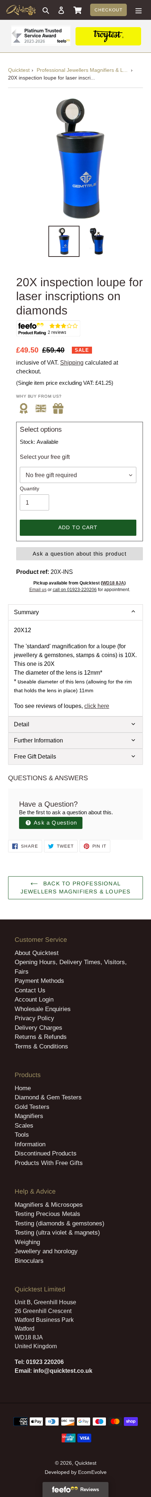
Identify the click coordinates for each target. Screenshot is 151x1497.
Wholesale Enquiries (43, 1009)
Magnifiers (29, 1116)
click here (96, 706)
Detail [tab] (21, 724)
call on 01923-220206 (75, 589)
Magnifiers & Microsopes (49, 1204)
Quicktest (19, 70)
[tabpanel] (75, 668)
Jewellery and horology (46, 1251)
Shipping (72, 362)
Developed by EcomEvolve (76, 1472)
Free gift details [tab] (35, 756)
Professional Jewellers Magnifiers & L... (82, 70)
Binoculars (29, 1260)
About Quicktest (37, 953)
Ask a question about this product (80, 553)
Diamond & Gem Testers (48, 1097)
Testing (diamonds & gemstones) (59, 1223)
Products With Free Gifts (49, 1162)
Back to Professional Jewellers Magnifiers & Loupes (76, 887)
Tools (22, 1134)
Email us (38, 589)
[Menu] (138, 9)
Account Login (34, 999)
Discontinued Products (46, 1153)
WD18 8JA (113, 583)
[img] (58, 408)
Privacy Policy (34, 1018)
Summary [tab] (26, 612)
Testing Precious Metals (47, 1213)
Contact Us (30, 990)
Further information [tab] (38, 740)
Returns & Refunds (41, 1036)
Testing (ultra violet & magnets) (57, 1232)
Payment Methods (39, 980)
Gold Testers (32, 1106)
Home (23, 1088)
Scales (24, 1125)
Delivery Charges (38, 1027)
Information (30, 1144)
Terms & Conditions (41, 1046)
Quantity (29, 488)
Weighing (27, 1242)
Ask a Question (54, 822)
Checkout (108, 9)
